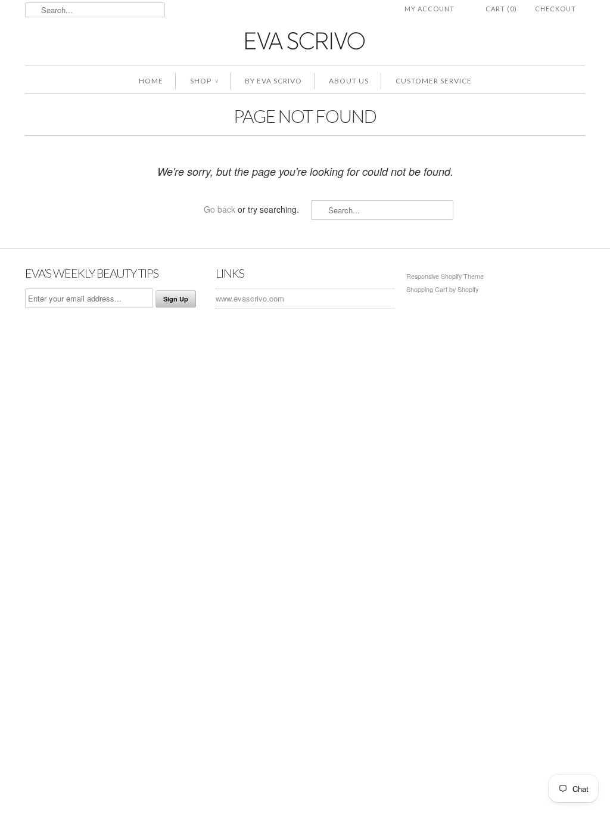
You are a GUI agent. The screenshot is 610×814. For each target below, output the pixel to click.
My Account (429, 9)
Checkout (555, 9)
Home (151, 80)
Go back (219, 209)
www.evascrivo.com (250, 298)
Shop (204, 80)
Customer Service (434, 80)
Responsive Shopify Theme (445, 276)
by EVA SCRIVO (273, 80)
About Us (349, 80)
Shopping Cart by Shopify (442, 289)
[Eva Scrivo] (305, 40)
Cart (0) (501, 9)
